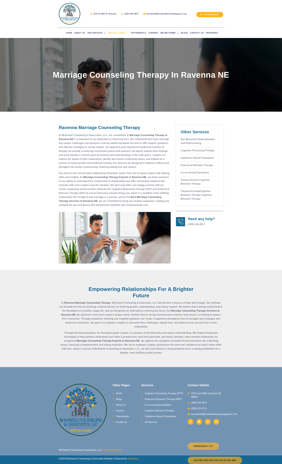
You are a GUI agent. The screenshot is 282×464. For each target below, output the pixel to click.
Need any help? (201, 219)
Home (69, 33)
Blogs (184, 33)
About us (79, 33)
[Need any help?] (180, 221)
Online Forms (168, 33)
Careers (153, 33)
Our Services (95, 33)
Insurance (212, 33)
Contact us (197, 33)
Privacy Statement (111, 450)
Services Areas (117, 33)
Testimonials (138, 33)
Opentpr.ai (132, 458)
